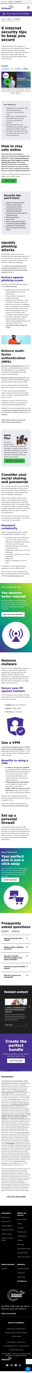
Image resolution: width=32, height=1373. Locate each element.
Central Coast (22, 1252)
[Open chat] (28, 1369)
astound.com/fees (15, 1099)
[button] (29, 1007)
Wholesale (21, 1277)
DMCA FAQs (16, 1336)
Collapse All (15, 931)
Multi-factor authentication (11, 366)
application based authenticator (15, 410)
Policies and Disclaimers (16, 1329)
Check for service (23, 1257)
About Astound (7, 1264)
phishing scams (11, 286)
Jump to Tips (9, 181)
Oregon (20, 1240)
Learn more (8, 1024)
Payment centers (7, 1230)
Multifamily (18, 1)
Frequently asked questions (16, 223)
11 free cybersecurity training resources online (16, 1010)
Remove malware (12, 217)
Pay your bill (5, 1221)
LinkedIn (18, 68)
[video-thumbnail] (16, 80)
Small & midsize (23, 1268)
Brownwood (21, 1232)
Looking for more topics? (15, 225)
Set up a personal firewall (15, 221)
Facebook (6, 68)
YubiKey (4, 414)
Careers (4, 1268)
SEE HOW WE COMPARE (13, 614)
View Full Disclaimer (16, 1196)
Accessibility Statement (16, 1342)
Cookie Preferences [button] (16, 1350)
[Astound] (7, 7)
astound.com (24, 1083)
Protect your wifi (14, 461)
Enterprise (21, 1273)
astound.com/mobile (22, 1132)
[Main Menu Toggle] (28, 7)
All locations (21, 1219)
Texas (19, 1223)
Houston (20, 1228)
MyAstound (5, 1217)
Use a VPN (10, 219)
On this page (7, 1371)
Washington (21, 1236)
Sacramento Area (23, 1248)
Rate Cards (24, 1346)
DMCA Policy (21, 1332)
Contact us (21, 1281)
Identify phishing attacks (15, 202)
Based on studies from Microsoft (13, 377)
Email (26, 68)
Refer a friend (6, 1234)
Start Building (10, 880)
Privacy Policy (10, 1332)
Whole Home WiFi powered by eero (14, 805)
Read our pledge (8, 1313)
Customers (6, 1213)
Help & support (6, 1225)
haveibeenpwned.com (15, 576)
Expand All (5, 931)
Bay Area (20, 1244)
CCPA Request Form (11, 1346)
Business (11, 1)
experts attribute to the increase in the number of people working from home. (15, 160)
